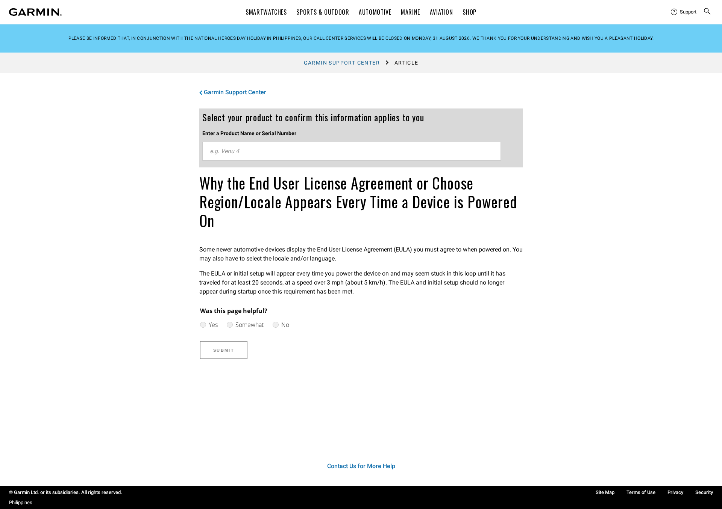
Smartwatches (266, 12)
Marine (410, 12)
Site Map (605, 492)
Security (704, 492)
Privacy (675, 492)
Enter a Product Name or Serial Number (249, 133)
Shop (469, 12)
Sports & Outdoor (322, 12)
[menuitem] (684, 12)
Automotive (375, 12)
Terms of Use (640, 492)
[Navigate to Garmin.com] (35, 12)
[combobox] (351, 151)
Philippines (20, 502)
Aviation (441, 12)
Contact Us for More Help (361, 466)
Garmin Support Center (342, 63)
